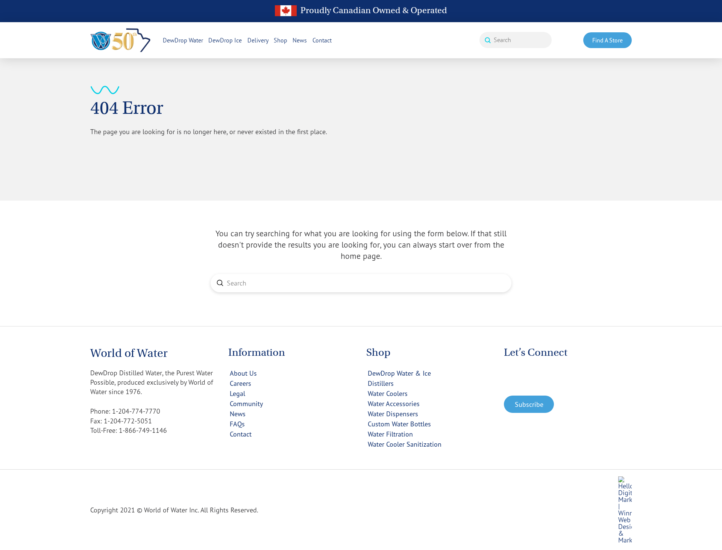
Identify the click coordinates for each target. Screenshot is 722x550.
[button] (529, 404)
